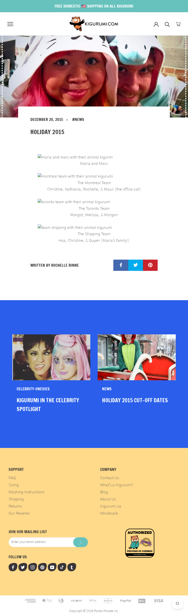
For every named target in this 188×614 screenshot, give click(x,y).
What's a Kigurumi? (116, 485)
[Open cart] (178, 24)
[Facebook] (13, 567)
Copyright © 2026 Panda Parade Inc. (94, 611)
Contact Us (109, 478)
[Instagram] (33, 567)
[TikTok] (62, 567)
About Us (108, 499)
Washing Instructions (26, 492)
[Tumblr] (72, 567)
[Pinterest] (42, 567)
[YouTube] (52, 567)
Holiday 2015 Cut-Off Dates (135, 400)
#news (78, 119)
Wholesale (109, 513)
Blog (104, 492)
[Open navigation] (10, 24)
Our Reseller (19, 513)
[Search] (167, 24)
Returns (15, 506)
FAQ (12, 478)
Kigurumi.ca (110, 506)
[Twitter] (23, 567)
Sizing (14, 485)
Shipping (16, 499)
